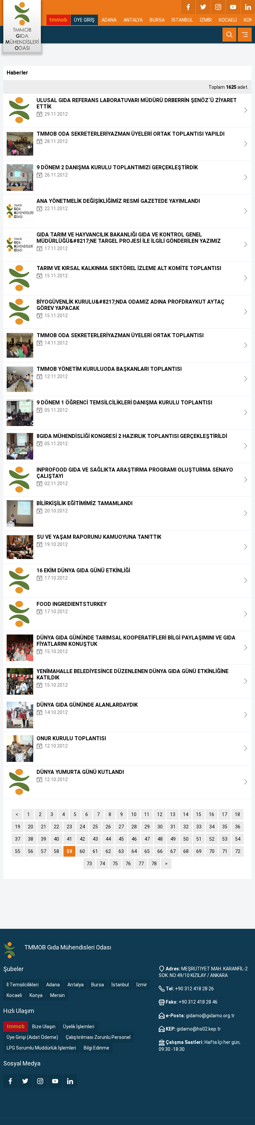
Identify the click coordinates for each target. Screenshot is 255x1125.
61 (95, 851)
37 (17, 839)
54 (237, 839)
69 (199, 851)
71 (224, 851)
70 (211, 851)
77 (141, 863)
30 (160, 826)
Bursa (97, 984)
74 (102, 863)
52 (211, 839)
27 (121, 826)
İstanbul (120, 984)
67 (173, 851)
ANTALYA (133, 20)
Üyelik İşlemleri (78, 1026)
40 (56, 839)
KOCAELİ (228, 20)
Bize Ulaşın (43, 1026)
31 (173, 826)
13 (172, 814)
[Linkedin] (248, 7)
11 (146, 814)
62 (108, 851)
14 (185, 814)
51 (199, 839)
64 (134, 851)
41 (69, 839)
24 (82, 826)
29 (147, 826)
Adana (53, 984)
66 (160, 851)
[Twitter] (203, 7)
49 (173, 839)
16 (211, 814)
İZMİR (206, 20)
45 (121, 839)
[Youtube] (233, 7)
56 (30, 851)
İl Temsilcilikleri (23, 984)
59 (69, 851)
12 (159, 814)
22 (56, 826)
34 (211, 826)
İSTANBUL (182, 20)
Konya (36, 995)
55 (17, 851)
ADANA (109, 20)
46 (134, 839)
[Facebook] (188, 7)
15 (198, 814)
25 (95, 826)
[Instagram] (218, 7)
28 (134, 826)
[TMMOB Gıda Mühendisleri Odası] (22, 26)
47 (147, 839)
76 (128, 863)
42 (82, 839)
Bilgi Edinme (96, 1048)
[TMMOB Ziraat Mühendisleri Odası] (10, 950)
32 (186, 826)
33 (199, 826)
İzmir (141, 984)
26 (108, 826)
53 (224, 839)
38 (30, 839)
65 (147, 851)
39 (43, 839)
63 (121, 851)
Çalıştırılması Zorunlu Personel (98, 1037)
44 (108, 839)
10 (133, 814)
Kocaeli (14, 995)
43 (95, 839)
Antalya (75, 984)
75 (115, 863)
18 (237, 814)
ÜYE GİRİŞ (84, 20)
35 (224, 826)
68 (186, 851)
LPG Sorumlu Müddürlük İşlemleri (41, 1048)
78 (154, 863)
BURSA (157, 20)
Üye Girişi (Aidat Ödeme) (32, 1037)
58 (56, 851)
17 (224, 814)
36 (237, 826)
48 (160, 839)
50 (186, 839)
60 (82, 851)
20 (30, 826)
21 (43, 826)
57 (43, 851)
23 (69, 826)
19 (17, 826)
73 (89, 863)
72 (237, 851)
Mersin (57, 995)
